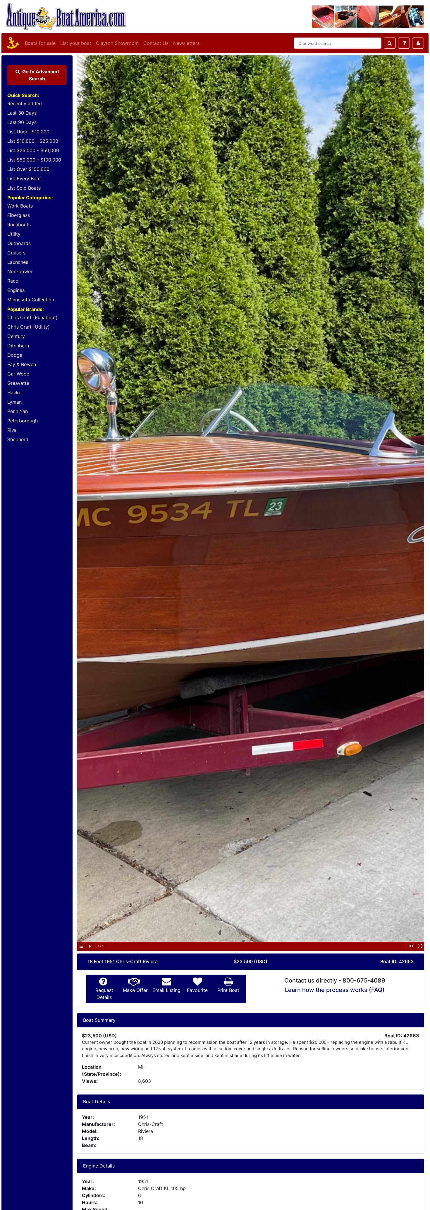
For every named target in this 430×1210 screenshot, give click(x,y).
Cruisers (16, 253)
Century (16, 336)
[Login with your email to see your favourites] (418, 43)
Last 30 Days (22, 113)
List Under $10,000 (28, 132)
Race (12, 281)
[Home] (12, 43)
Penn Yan (17, 411)
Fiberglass (18, 215)
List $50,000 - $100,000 (34, 160)
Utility (13, 234)
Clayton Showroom (117, 43)
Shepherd (17, 439)
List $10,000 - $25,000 (32, 141)
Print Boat (228, 990)
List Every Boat (24, 178)
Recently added (24, 103)
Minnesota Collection (30, 299)
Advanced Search (40, 75)
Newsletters (186, 43)
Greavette (18, 383)
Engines (16, 290)
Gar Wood (18, 374)
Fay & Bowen (21, 364)
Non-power (19, 271)
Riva (12, 430)
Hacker (15, 392)
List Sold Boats (24, 188)
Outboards (19, 243)
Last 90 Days (22, 122)
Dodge (14, 355)
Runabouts (19, 224)
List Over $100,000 (28, 169)
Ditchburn (18, 346)
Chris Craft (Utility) (28, 327)
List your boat (75, 43)
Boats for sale (40, 43)
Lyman (14, 402)
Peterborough (22, 421)
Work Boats (20, 206)
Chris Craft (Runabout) (32, 317)
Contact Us (155, 43)
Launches (17, 262)
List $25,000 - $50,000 (33, 150)
